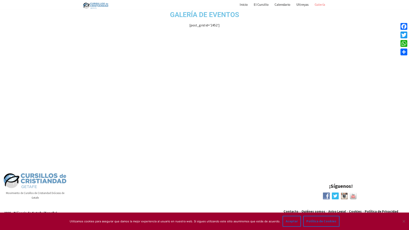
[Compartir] (404, 52)
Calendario (282, 4)
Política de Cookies (321, 221)
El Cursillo (261, 4)
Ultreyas (302, 4)
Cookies (355, 211)
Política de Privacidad (381, 211)
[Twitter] (404, 35)
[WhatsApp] (404, 43)
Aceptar (292, 221)
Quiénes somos (313, 211)
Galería (320, 4)
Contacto (291, 211)
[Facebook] (404, 26)
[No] (404, 221)
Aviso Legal (337, 211)
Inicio (244, 4)
